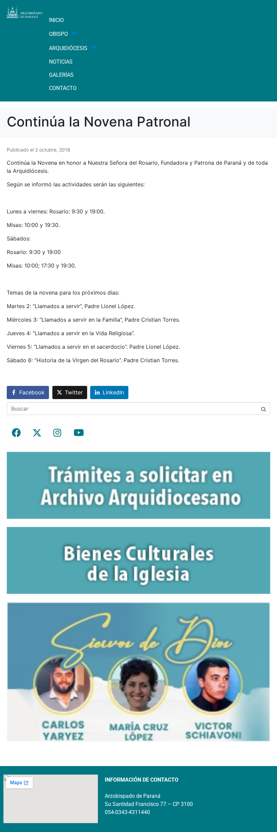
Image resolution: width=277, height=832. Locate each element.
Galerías (61, 75)
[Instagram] (57, 432)
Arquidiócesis (68, 48)
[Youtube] (78, 432)
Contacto (63, 88)
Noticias (61, 62)
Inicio (56, 20)
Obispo (58, 34)
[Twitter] (36, 432)
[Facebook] (16, 432)
